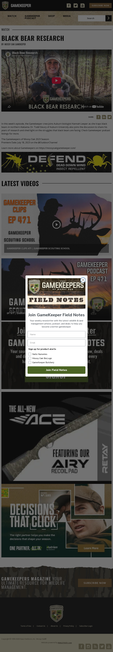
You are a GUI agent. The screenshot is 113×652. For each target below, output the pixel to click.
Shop (51, 16)
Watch (12, 16)
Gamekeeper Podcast (32, 17)
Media (67, 16)
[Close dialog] (83, 280)
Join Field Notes (56, 370)
